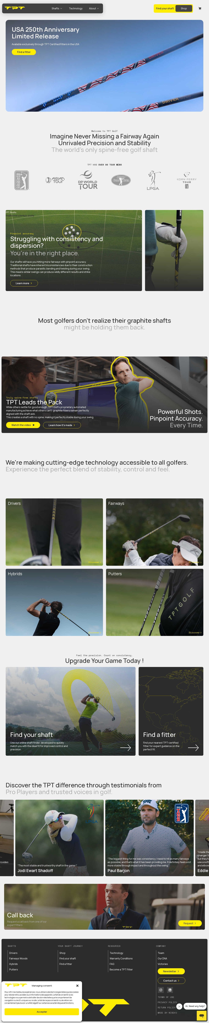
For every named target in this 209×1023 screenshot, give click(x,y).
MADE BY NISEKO (167, 1012)
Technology (116, 953)
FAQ (112, 964)
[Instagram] (161, 990)
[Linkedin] (170, 990)
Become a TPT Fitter (121, 969)
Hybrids (13, 964)
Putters (13, 969)
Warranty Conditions (121, 958)
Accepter (42, 1011)
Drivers (13, 953)
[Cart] (200, 8)
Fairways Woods (18, 958)
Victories (163, 964)
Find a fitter (66, 964)
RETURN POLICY (167, 1007)
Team (161, 953)
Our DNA (162, 958)
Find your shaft (68, 958)
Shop (62, 953)
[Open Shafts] (61, 8)
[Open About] (98, 8)
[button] (77, 985)
